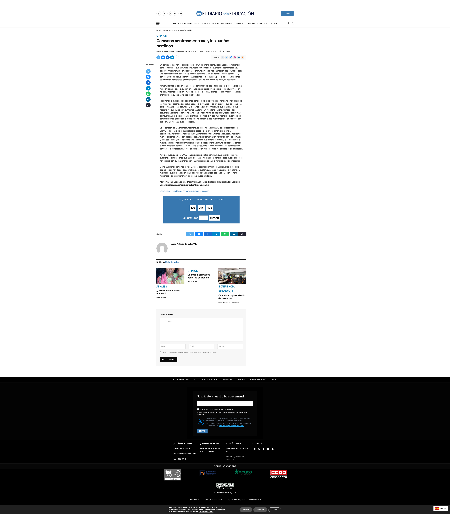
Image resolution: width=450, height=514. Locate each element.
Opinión (161, 35)
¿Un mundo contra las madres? (168, 292)
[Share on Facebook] (168, 57)
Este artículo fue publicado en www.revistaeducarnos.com (185, 191)
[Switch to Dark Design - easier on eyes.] (288, 23)
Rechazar (260, 509)
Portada (158, 30)
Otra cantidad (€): (190, 218)
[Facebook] (148, 82)
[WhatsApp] (148, 93)
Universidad (227, 23)
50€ (209, 207)
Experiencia (226, 286)
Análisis (162, 286)
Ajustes (275, 509)
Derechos (241, 23)
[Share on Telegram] (172, 57)
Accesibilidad (255, 500)
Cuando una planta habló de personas (231, 297)
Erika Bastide (161, 297)
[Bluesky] (148, 76)
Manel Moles (192, 281)
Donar (214, 217)
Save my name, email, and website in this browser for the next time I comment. (189, 352)
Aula (196, 23)
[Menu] (157, 23)
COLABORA (287, 13)
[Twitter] (148, 71)
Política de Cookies (236, 500)
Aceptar (246, 509)
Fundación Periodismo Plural (184, 453)
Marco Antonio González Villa (167, 51)
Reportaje (225, 291)
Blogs (274, 23)
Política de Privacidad (213, 500)
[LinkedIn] (148, 99)
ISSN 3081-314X (179, 459)
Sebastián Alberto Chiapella (228, 302)
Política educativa (182, 23)
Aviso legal (194, 500)
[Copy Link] (148, 105)
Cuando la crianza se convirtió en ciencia (199, 276)
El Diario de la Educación (183, 448)
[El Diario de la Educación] (225, 13)
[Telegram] (148, 88)
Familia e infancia (210, 23)
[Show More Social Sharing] (177, 57)
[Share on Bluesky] (163, 57)
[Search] (292, 23)
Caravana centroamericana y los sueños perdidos (193, 43)
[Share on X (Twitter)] (158, 57)
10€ (193, 207)
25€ (201, 207)
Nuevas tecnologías (258, 23)
